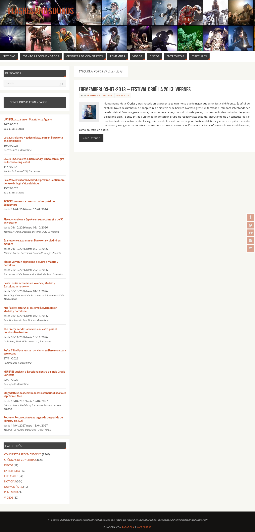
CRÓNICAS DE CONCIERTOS (20, 460)
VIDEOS (8, 497)
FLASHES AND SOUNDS (99, 95)
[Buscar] (61, 84)
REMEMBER (11, 492)
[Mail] (250, 248)
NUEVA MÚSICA (13, 487)
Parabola (128, 527)
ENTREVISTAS (12, 470)
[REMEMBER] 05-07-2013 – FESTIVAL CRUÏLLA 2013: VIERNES (135, 89)
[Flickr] (250, 232)
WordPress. (144, 527)
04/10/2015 (123, 95)
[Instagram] (250, 240)
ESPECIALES (11, 476)
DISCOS (8, 465)
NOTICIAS (10, 481)
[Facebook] (250, 217)
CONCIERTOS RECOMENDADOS (22, 454)
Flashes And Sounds (41, 11)
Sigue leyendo (91, 138)
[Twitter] (250, 225)
